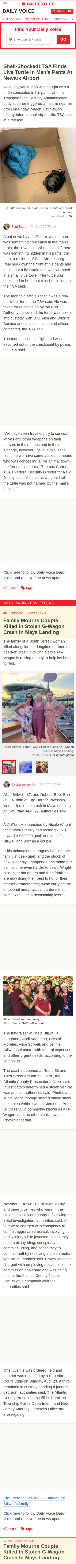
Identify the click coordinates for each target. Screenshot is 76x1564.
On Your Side (12, 18)
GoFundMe (16, 825)
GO (63, 39)
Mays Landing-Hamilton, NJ (28, 603)
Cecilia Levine (21, 784)
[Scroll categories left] (3, 19)
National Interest (38, 18)
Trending (61, 18)
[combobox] (29, 39)
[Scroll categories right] (72, 19)
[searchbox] (32, 39)
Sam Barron (19, 226)
